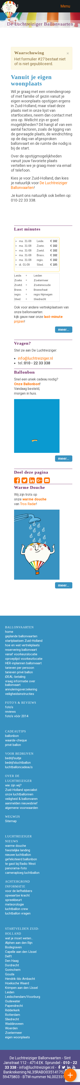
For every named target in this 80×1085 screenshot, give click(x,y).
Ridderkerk (12, 1010)
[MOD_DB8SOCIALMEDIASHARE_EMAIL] (47, 480)
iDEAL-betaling (15, 677)
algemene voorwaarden (21, 808)
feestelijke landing (17, 850)
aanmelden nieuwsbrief (21, 803)
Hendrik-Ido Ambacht (20, 979)
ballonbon (12, 736)
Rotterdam (12, 1015)
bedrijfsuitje (13, 758)
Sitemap (11, 821)
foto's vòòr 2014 (16, 716)
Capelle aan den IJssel (20, 952)
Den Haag (12, 961)
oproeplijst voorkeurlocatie (23, 659)
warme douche (15, 846)
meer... (63, 330)
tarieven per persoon (19, 668)
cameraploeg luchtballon (22, 873)
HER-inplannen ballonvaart (23, 663)
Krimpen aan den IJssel (21, 988)
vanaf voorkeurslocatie (21, 654)
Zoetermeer (13, 1033)
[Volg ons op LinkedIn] (68, 1067)
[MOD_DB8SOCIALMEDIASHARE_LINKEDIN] (32, 480)
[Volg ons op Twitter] (63, 1067)
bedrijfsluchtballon (18, 763)
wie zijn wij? (13, 785)
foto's (9, 707)
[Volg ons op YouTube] (73, 1067)
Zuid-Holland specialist (21, 790)
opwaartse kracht (17, 895)
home (9, 632)
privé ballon (13, 745)
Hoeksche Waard (17, 983)
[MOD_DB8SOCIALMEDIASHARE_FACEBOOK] (18, 480)
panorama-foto (16, 868)
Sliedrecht (12, 1019)
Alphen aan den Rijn (18, 943)
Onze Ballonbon (26, 384)
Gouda (9, 974)
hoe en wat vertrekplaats (22, 645)
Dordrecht (12, 965)
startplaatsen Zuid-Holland (23, 641)
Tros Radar (28, 504)
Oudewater (12, 1001)
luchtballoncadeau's (19, 767)
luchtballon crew (16, 909)
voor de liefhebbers (18, 891)
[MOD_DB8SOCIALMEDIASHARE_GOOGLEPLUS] (40, 480)
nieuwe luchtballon (18, 855)
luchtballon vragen (18, 913)
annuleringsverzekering (21, 689)
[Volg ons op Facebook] (59, 1067)
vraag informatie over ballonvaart (20, 683)
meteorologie (14, 904)
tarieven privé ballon (19, 672)
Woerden (11, 1028)
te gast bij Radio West (20, 864)
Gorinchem (12, 970)
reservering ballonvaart (21, 650)
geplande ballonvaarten (21, 636)
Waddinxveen (14, 1024)
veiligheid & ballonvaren (21, 799)
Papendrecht (14, 1006)
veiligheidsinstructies (19, 694)
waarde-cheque (16, 740)
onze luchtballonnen (19, 794)
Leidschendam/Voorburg (22, 997)
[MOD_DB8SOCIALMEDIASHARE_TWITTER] (25, 480)
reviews (10, 712)
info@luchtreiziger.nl (35, 358)
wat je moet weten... (19, 938)
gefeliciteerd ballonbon (21, 859)
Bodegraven (13, 947)
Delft (8, 956)
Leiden (9, 992)
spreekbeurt (13, 900)
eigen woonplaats (17, 1037)
